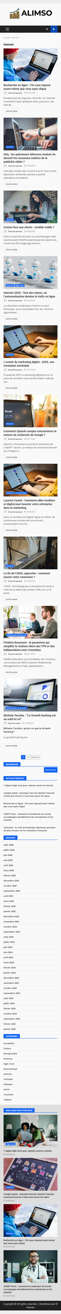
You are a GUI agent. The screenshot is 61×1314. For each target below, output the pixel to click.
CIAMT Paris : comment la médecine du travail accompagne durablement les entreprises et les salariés (28, 817)
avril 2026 (8, 865)
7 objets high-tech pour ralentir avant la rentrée (28, 785)
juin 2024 (8, 947)
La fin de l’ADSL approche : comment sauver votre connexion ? (30, 553)
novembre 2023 (11, 983)
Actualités (9, 1043)
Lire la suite (11, 111)
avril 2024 (8, 957)
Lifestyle (8, 1079)
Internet (10, 78)
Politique (8, 1084)
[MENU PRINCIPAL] (7, 29)
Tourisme (8, 1094)
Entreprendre (21, 493)
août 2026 (8, 844)
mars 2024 (9, 962)
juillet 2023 (9, 1003)
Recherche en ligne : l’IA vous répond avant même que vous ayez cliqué (30, 64)
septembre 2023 (12, 993)
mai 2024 (8, 952)
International (10, 1069)
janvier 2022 (10, 1029)
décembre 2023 (11, 977)
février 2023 (10, 1008)
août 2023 (8, 998)
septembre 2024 (12, 931)
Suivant (35, 757)
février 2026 (10, 875)
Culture (7, 1048)
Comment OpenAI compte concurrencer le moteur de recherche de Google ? (30, 411)
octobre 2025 (10, 885)
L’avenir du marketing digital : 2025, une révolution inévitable (30, 341)
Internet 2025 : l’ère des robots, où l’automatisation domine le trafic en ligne (30, 272)
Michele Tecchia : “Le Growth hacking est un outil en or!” (30, 695)
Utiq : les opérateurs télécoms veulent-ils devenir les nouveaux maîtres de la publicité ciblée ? (30, 134)
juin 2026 (8, 855)
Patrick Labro (14, 723)
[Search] (47, 29)
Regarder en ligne (54, 29)
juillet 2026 (9, 850)
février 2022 (10, 1024)
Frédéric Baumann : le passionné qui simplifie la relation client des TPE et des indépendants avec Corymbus (30, 622)
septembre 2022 (12, 1018)
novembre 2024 (11, 921)
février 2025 (10, 906)
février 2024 (10, 967)
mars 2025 (9, 901)
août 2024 (8, 937)
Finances (8, 1058)
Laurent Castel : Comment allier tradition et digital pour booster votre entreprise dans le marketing (30, 480)
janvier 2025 (10, 911)
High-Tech (20, 285)
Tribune (7, 1099)
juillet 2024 (9, 942)
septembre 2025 (12, 891)
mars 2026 (9, 870)
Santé (7, 1089)
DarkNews (45, 1303)
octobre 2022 (10, 1013)
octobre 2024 (10, 926)
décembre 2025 (11, 880)
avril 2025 (8, 896)
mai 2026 (8, 860)
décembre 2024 (11, 916)
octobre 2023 (10, 988)
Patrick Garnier (15, 93)
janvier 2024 (10, 972)
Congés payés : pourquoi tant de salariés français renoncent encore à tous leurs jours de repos (30, 1174)
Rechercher (12, 764)
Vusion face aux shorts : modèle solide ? (30, 207)
